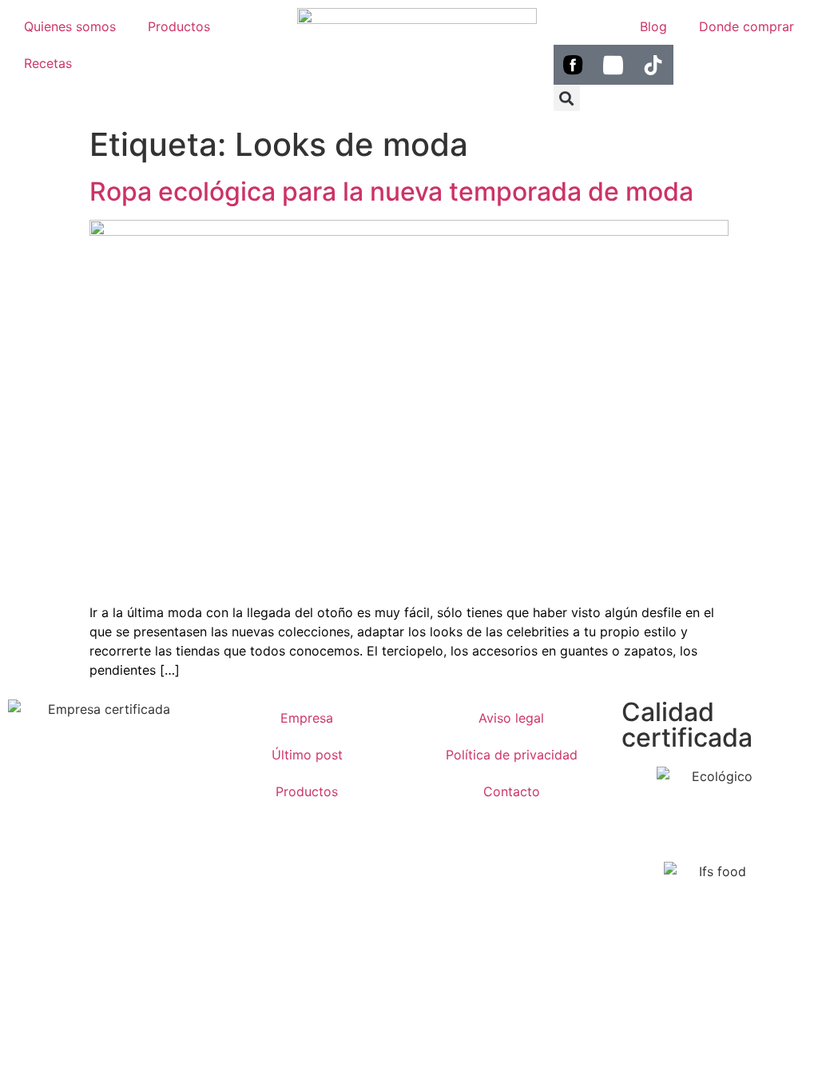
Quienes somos (70, 26)
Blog (653, 26)
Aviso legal (511, 718)
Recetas (48, 63)
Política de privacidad (512, 755)
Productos (179, 26)
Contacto (511, 791)
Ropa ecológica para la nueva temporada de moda (391, 191)
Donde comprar (746, 26)
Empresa (306, 718)
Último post (307, 755)
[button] (567, 98)
